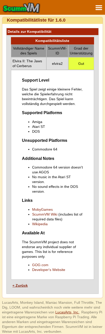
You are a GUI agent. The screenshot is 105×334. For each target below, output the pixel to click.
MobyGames (42, 209)
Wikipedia (40, 224)
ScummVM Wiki (44, 214)
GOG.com (40, 265)
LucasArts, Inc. (67, 312)
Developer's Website (48, 270)
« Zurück (20, 285)
